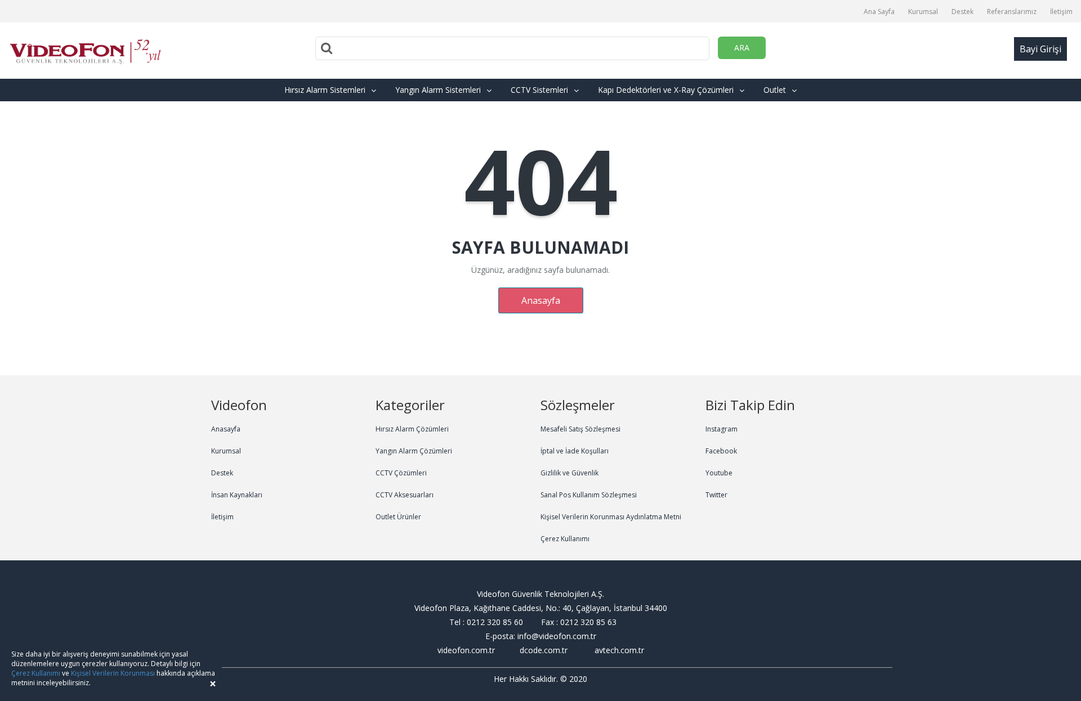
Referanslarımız (1012, 11)
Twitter (716, 495)
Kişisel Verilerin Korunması (113, 673)
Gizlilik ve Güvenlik (569, 473)
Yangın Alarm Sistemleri (438, 89)
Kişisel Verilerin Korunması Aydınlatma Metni (610, 517)
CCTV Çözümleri (401, 473)
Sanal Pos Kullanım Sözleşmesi (588, 495)
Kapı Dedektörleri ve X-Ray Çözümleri (666, 89)
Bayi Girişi (1040, 49)
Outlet (774, 89)
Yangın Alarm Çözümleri (414, 451)
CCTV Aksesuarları (405, 495)
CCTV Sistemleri (539, 89)
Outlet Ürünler (398, 517)
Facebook (721, 451)
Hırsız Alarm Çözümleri (412, 429)
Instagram (721, 429)
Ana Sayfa (879, 11)
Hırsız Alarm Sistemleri (324, 89)
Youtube (718, 473)
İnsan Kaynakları (236, 495)
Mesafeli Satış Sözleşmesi (580, 429)
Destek (962, 11)
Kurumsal (923, 11)
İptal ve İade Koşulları (574, 451)
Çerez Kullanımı (564, 538)
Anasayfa (540, 300)
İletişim (1061, 11)
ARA (741, 47)
